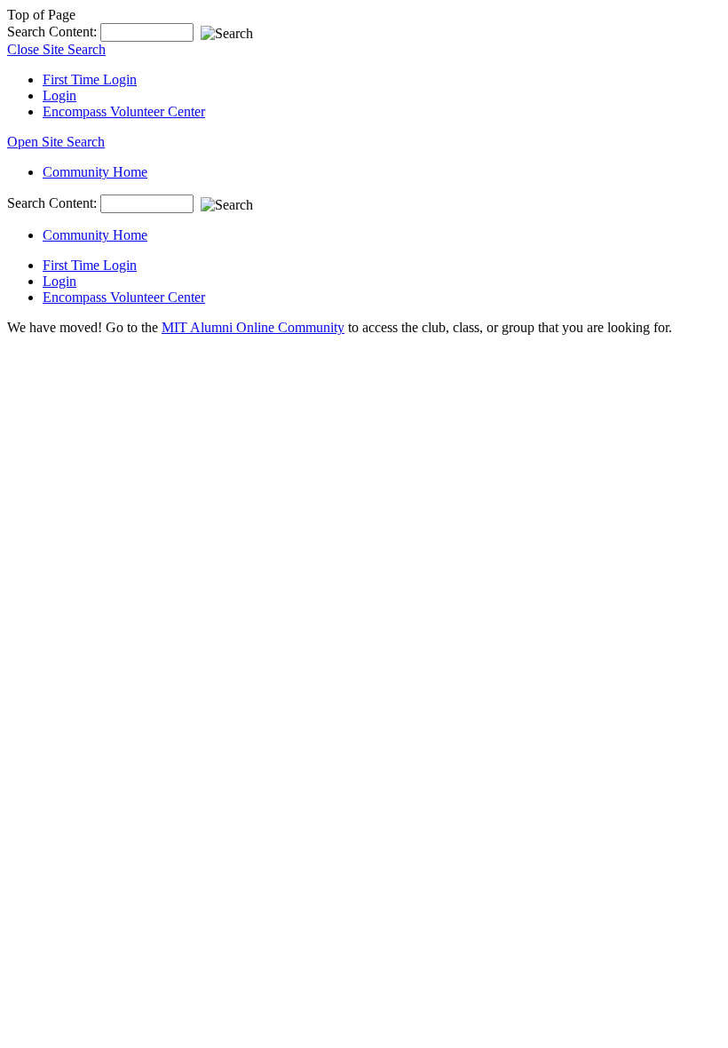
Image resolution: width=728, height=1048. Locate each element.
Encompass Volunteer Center (124, 111)
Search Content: (53, 31)
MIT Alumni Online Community (253, 327)
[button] (56, 141)
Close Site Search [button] (56, 49)
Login (59, 95)
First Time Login (90, 79)
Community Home (95, 171)
